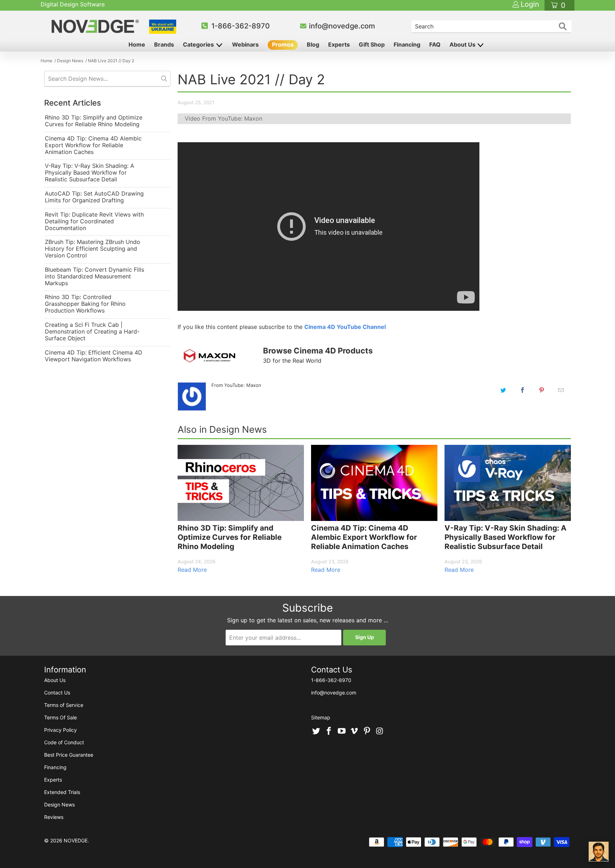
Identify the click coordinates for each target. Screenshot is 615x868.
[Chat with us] (599, 852)
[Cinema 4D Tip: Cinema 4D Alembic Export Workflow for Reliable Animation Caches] (374, 483)
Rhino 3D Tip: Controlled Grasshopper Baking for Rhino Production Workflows (85, 304)
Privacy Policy (60, 730)
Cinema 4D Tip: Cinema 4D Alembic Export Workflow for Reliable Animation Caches (93, 145)
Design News (59, 805)
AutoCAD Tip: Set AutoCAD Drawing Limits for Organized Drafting (94, 197)
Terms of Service (63, 705)
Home (136, 44)
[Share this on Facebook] (522, 390)
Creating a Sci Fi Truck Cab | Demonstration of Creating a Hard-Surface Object (92, 331)
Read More (192, 569)
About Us (463, 44)
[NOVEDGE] (96, 26)
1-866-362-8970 (240, 26)
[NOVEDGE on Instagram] (379, 731)
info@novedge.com (342, 26)
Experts (339, 44)
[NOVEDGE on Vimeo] (354, 731)
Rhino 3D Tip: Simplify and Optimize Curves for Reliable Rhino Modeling (93, 121)
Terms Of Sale (60, 717)
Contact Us (57, 692)
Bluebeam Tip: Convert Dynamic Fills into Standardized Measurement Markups (94, 276)
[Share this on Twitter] (503, 390)
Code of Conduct (64, 742)
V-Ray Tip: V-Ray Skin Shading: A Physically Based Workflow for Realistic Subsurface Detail (89, 173)
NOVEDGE (76, 840)
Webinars (245, 44)
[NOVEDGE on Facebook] (329, 731)
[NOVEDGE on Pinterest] (367, 731)
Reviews (53, 817)
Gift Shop (372, 44)
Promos (283, 44)
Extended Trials (62, 792)
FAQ (435, 44)
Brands (164, 44)
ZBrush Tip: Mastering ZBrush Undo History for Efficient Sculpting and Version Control (92, 249)
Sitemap (320, 717)
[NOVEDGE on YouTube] (341, 731)
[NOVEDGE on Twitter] (316, 731)
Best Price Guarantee (68, 755)
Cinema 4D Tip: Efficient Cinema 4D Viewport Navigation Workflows (93, 356)
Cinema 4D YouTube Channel (345, 326)
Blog (313, 44)
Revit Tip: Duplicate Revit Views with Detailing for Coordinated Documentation (94, 221)
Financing (407, 44)
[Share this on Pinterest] (542, 390)
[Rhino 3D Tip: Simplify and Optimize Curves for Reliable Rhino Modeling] (241, 483)
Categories (199, 44)
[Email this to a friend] (561, 390)
